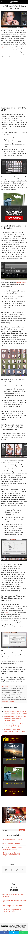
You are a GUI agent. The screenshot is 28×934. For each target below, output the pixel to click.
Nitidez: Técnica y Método (14, 783)
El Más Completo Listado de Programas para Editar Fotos (11, 854)
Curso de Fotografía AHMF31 (11, 843)
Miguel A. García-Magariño (9, 686)
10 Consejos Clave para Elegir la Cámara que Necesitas (12, 848)
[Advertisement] (13, 71)
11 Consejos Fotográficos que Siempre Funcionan (12, 910)
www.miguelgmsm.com (8, 701)
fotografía (22, 930)
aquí (19, 491)
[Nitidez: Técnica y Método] (14, 207)
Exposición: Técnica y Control (14, 760)
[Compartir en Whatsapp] (23, 932)
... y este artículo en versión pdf (15, 792)
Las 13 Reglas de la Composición (13, 906)
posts (6, 613)
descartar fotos (21, 282)
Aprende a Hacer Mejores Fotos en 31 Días (14, 901)
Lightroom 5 (5, 47)
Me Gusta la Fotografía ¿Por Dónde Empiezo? (13, 895)
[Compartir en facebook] (4, 932)
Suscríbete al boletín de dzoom (12, 840)
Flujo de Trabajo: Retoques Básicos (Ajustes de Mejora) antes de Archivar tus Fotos (15, 719)
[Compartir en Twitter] (14, 932)
